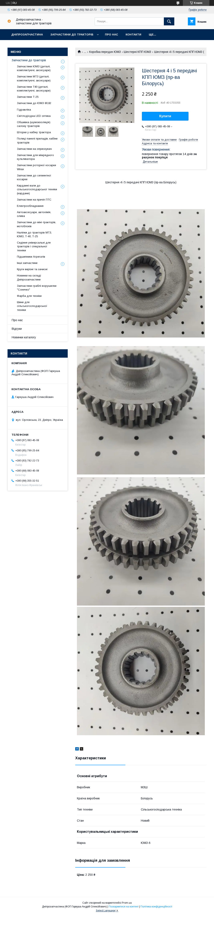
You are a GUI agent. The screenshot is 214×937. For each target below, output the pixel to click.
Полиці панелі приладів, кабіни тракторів (37, 140)
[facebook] (77, 749)
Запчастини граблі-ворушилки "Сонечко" (36, 287)
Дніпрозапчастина (27, 34)
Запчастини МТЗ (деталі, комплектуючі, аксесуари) (34, 78)
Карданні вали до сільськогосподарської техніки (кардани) (37, 189)
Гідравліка (24, 109)
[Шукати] (169, 21)
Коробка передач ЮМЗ (105, 51)
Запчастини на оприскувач (34, 148)
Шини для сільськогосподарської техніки (32, 306)
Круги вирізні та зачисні (32, 269)
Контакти (133, 34)
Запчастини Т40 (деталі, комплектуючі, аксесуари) (34, 88)
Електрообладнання (30, 205)
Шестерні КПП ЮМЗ (137, 51)
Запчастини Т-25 (27, 96)
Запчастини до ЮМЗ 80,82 (34, 103)
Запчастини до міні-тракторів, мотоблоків (36, 224)
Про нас (111, 34)
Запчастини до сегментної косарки (34, 177)
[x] (81, 749)
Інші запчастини (27, 263)
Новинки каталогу (24, 337)
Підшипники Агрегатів (31, 256)
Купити (165, 116)
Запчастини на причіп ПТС (34, 199)
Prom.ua (127, 902)
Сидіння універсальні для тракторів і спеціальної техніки (34, 246)
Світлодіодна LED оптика (34, 115)
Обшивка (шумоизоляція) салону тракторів (33, 124)
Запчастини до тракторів (71, 34)
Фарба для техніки (29, 295)
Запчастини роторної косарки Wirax (36, 167)
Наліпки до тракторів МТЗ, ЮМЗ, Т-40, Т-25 (34, 234)
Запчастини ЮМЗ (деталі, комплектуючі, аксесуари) (34, 68)
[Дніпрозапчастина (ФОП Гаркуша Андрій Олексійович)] (9, 21)
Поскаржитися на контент (124, 906)
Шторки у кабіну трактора (34, 132)
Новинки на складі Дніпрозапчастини (29, 277)
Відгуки (17, 328)
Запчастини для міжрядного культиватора (35, 157)
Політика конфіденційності (156, 906)
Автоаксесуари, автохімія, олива (34, 214)
